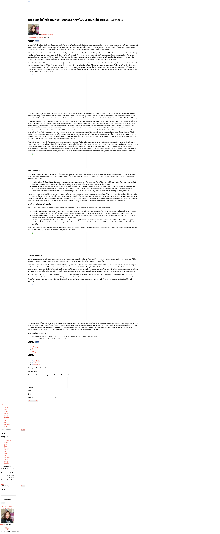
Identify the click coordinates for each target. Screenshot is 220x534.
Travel (6, 415)
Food (5, 409)
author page (50, 34)
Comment (31, 387)
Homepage (7, 529)
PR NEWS (39, 37)
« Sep (2, 484)
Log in (3, 404)
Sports (6, 413)
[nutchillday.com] (7, 522)
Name (30, 391)
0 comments (32, 37)
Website (30, 397)
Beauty (6, 411)
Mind (5, 422)
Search (2, 429)
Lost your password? (7, 506)
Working (6, 463)
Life (5, 421)
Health (6, 419)
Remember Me (6, 500)
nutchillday (44, 34)
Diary (5, 444)
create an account (6, 508)
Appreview (7, 440)
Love (5, 453)
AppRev (6, 417)
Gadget (6, 407)
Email (30, 394)
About (6, 426)
